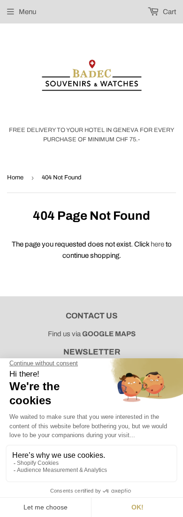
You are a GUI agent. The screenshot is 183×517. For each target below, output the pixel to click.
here (157, 244)
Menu (27, 11)
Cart (168, 11)
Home (15, 177)
